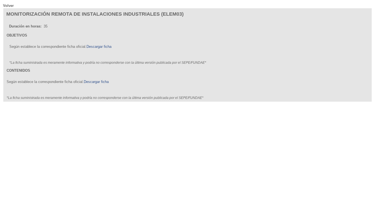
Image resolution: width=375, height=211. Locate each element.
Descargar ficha (98, 47)
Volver (8, 6)
